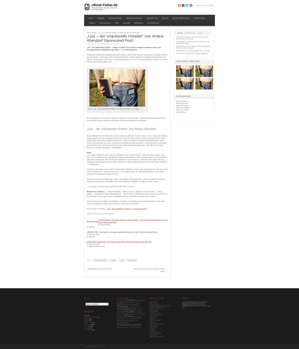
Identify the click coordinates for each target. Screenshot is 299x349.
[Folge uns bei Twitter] (187, 5)
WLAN (137, 327)
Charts (137, 303)
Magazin (126, 23)
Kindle (128, 316)
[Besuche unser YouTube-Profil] (190, 5)
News (91, 18)
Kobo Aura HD (154, 325)
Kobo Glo (152, 322)
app (118, 303)
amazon (130, 300)
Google (119, 314)
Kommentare (190, 33)
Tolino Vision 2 (154, 309)
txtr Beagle (153, 331)
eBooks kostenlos (182, 103)
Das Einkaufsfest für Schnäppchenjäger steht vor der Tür (193, 51)
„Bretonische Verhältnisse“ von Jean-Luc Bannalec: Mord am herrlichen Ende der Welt (119, 242)
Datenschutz (153, 23)
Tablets (92, 23)
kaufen (120, 316)
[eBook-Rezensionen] (185, 89)
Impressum (138, 23)
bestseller (131, 303)
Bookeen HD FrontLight (157, 323)
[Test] (185, 77)
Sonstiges (87, 326)
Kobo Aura (153, 318)
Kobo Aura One (154, 304)
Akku (118, 300)
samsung (121, 323)
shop (128, 323)
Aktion (122, 300)
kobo (131, 319)
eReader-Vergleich (134, 18)
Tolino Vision (154, 316)
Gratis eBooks (181, 112)
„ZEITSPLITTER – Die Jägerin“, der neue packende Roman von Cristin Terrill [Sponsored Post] (122, 232)
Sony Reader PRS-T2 (156, 332)
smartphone (125, 324)
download (131, 307)
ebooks (131, 309)
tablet (137, 325)
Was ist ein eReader (183, 108)
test (118, 327)
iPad (124, 314)
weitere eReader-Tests (156, 336)
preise (120, 320)
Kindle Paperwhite (123, 319)
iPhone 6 (136, 314)
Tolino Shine (153, 327)
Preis (139, 318)
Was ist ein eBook (182, 105)
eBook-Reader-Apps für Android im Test (99, 269)
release (127, 321)
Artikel (180, 33)
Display (122, 307)
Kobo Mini (152, 329)
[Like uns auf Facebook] (183, 5)
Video (132, 327)
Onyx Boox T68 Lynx (156, 314)
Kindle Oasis (153, 302)
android (141, 300)
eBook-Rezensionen (181, 18)
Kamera (142, 314)
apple (123, 302)
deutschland (134, 305)
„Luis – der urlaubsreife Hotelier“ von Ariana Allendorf (127, 209)
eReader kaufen (115, 18)
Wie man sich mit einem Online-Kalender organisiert (192, 53)
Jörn (98, 44)
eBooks (165, 18)
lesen (135, 319)
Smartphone (199, 18)
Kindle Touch (153, 334)
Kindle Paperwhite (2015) (157, 307)
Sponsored (132, 260)
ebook (113, 260)
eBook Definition (182, 101)
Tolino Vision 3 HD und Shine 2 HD (160, 305)
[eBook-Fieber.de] (101, 10)
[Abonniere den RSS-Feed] (179, 5)
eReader (100, 18)
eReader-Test (152, 18)
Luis (121, 260)
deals (119, 304)
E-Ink (140, 307)
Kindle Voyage (154, 311)
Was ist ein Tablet (182, 110)
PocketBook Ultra (155, 313)
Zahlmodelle (105, 23)
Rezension (134, 321)
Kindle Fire (137, 317)
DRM (117, 23)
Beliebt (200, 33)
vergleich (127, 327)
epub (120, 311)
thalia (122, 327)
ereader (129, 312)
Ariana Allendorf (100, 260)
